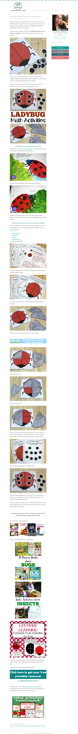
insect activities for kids (26, 725)
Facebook (55, 38)
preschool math (24, 726)
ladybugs (43, 725)
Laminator (14, 241)
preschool (19, 726)
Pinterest (60, 38)
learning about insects (13, 726)
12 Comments (25, 18)
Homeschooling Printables (18, 723)
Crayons (14, 237)
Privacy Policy (57, 37)
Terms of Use (64, 35)
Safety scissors (16, 239)
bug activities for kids (17, 725)
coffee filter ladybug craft (31, 86)
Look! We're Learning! (18, 6)
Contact (59, 35)
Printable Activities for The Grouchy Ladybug (25, 16)
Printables (60, 51)
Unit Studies (60, 54)
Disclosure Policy (14, 229)
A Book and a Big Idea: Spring (29, 686)
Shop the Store (60, 57)
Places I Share (63, 37)
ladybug (31, 725)
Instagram (64, 38)
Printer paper (15, 235)
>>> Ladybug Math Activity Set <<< (28, 681)
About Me (55, 35)
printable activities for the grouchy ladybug (34, 726)
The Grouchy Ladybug (26, 148)
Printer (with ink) (16, 233)
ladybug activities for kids (37, 725)
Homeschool (60, 47)
